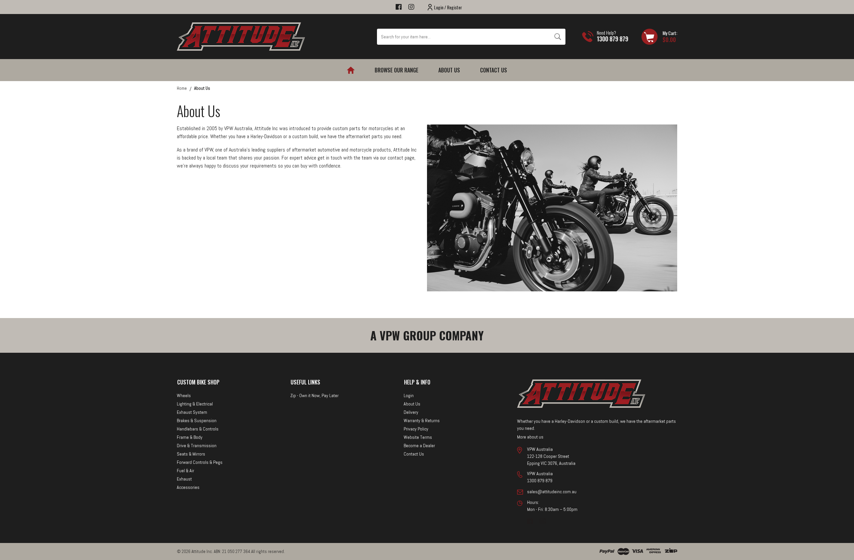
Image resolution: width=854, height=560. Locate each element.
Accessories (188, 487)
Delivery (411, 412)
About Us (449, 70)
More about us (530, 437)
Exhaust (184, 479)
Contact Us (493, 70)
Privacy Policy (416, 429)
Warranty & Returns (422, 420)
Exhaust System (192, 412)
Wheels (184, 395)
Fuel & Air (185, 471)
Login (409, 395)
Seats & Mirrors (191, 454)
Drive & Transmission (197, 446)
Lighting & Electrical (195, 404)
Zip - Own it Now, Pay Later (314, 395)
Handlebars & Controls (198, 429)
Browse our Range (396, 70)
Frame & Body (189, 437)
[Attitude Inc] (241, 36)
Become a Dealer (419, 446)
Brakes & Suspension (197, 420)
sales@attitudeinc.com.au (551, 492)
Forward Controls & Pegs (200, 462)
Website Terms (418, 437)
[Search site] (557, 37)
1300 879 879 (612, 38)
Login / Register (448, 7)
